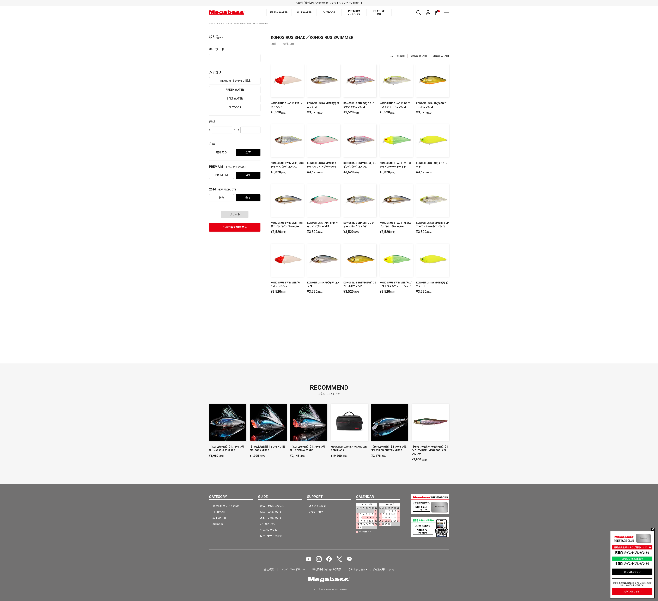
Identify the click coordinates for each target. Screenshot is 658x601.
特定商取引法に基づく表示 (326, 569)
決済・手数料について (272, 506)
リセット (234, 214)
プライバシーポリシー (293, 569)
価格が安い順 (440, 56)
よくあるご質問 (317, 506)
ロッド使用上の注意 (271, 536)
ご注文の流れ (267, 524)
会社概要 (269, 569)
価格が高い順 (418, 56)
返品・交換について (271, 518)
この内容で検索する (234, 227)
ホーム (212, 23)
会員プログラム (268, 530)
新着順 (401, 56)
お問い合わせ (316, 512)
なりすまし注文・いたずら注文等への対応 (371, 569)
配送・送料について (271, 512)
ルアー (221, 23)
